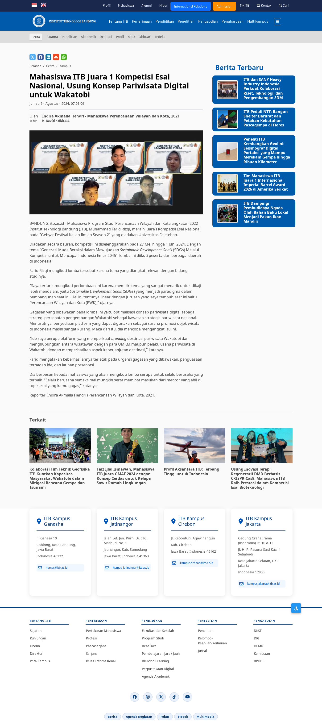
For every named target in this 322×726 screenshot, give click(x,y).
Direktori (37, 653)
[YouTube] (187, 697)
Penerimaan (142, 21)
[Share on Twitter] (32, 57)
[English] (43, 4)
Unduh (35, 646)
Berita (50, 66)
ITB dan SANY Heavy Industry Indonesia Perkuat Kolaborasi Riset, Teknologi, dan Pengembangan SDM (263, 88)
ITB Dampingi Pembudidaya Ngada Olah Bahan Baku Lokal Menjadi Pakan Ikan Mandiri (266, 212)
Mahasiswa (126, 5)
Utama (53, 36)
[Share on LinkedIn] (48, 57)
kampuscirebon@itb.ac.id (196, 563)
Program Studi (153, 638)
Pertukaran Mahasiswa (103, 630)
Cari (285, 5)
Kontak (265, 5)
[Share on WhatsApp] (64, 57)
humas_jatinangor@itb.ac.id (131, 568)
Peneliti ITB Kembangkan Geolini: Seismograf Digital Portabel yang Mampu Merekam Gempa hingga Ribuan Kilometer (267, 150)
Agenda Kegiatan (139, 716)
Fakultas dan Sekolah (158, 630)
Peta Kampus (40, 661)
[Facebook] (134, 697)
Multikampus (257, 21)
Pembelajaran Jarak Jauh (161, 653)
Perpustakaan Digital (158, 669)
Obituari (145, 36)
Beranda (35, 66)
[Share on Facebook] (40, 57)
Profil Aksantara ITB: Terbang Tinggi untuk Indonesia (191, 471)
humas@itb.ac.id (56, 568)
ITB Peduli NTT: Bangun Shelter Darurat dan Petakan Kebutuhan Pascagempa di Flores (266, 118)
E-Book (183, 716)
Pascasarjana (96, 646)
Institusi (106, 36)
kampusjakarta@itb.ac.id (263, 584)
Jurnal (202, 650)
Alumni (146, 5)
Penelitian (186, 21)
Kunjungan (38, 638)
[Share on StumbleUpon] (56, 57)
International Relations (190, 6)
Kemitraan (262, 653)
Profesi (91, 638)
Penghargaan (233, 21)
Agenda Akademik (155, 676)
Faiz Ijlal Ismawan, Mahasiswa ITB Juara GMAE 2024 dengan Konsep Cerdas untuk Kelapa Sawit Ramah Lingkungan (126, 476)
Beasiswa (149, 646)
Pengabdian (208, 21)
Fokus (165, 716)
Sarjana (92, 653)
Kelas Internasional (101, 661)
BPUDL (259, 661)
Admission (224, 6)
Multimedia (205, 716)
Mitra (163, 5)
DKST (258, 630)
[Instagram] (148, 697)
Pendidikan (165, 21)
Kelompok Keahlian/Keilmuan (212, 640)
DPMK (258, 646)
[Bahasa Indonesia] (34, 4)
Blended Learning (155, 661)
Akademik (88, 36)
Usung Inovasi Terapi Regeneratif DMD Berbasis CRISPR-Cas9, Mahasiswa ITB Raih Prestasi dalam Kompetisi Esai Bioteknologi (260, 478)
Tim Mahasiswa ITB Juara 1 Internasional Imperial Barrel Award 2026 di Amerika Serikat (266, 182)
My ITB (244, 5)
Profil (107, 5)
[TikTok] (174, 697)
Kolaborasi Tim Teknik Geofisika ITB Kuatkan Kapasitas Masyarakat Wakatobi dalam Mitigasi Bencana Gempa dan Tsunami (59, 478)
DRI (256, 638)
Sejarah (35, 630)
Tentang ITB (118, 21)
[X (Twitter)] (161, 697)
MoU (131, 36)
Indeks (160, 36)
